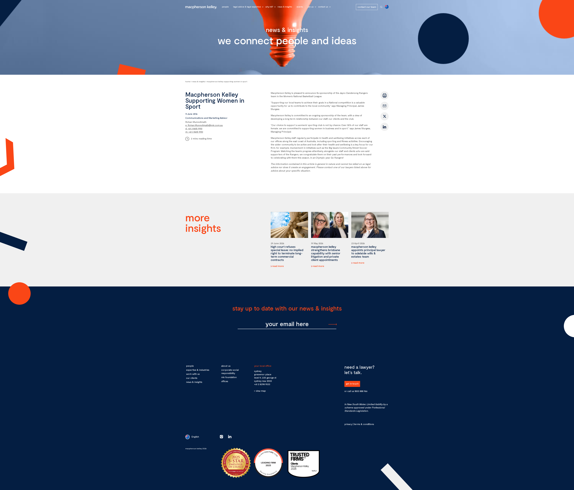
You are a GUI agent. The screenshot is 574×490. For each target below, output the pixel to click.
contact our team (367, 6)
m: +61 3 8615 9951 (194, 131)
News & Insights (285, 6)
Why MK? (269, 6)
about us (225, 365)
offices (224, 381)
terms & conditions (364, 424)
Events (300, 6)
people (190, 365)
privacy (348, 424)
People (225, 6)
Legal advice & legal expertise (247, 6)
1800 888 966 (361, 391)
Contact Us (323, 6)
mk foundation (229, 377)
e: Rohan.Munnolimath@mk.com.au (204, 125)
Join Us (310, 6)
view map (261, 390)
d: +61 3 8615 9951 (193, 128)
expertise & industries (197, 369)
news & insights (194, 381)
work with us (193, 373)
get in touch (352, 383)
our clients (191, 377)
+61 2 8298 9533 (262, 384)
